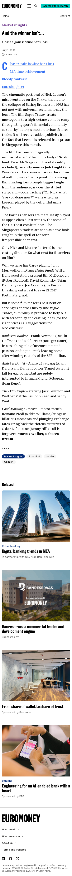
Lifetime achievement (27, 71)
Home (5, 15)
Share (63, 15)
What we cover (11, 836)
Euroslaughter (13, 86)
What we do (9, 829)
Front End (34, 456)
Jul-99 (50, 456)
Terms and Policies (14, 849)
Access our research (55, 6)
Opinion (8, 461)
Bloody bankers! (14, 79)
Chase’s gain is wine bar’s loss (32, 63)
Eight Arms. (45, 870)
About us (7, 842)
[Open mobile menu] (29, 6)
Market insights (14, 25)
